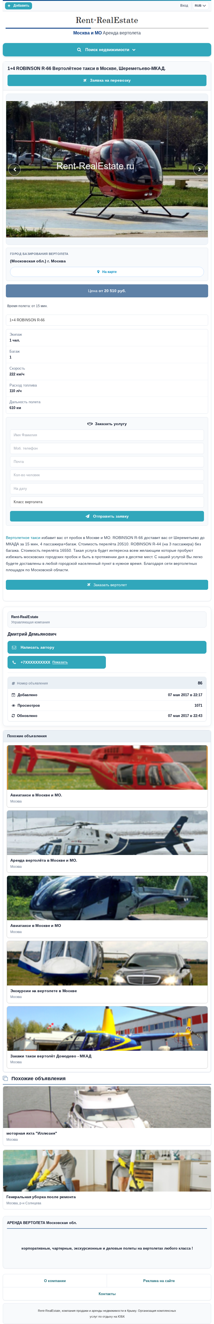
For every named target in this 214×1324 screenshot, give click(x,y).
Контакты (107, 1294)
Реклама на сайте (159, 1281)
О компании (55, 1281)
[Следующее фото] (199, 169)
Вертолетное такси (23, 537)
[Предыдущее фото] (14, 169)
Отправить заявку (111, 516)
